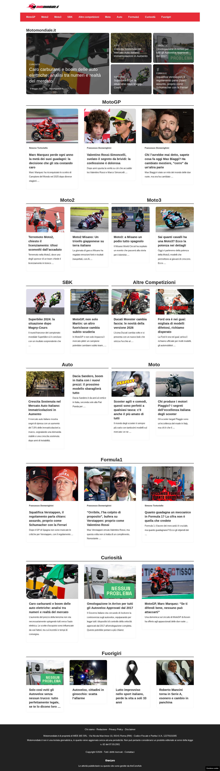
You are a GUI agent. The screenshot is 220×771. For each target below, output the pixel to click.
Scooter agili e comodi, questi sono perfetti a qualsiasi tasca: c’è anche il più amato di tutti (130, 410)
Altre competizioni (89, 17)
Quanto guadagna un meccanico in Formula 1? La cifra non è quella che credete (168, 516)
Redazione (102, 729)
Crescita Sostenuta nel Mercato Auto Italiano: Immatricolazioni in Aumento (131, 53)
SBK (70, 17)
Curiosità (150, 17)
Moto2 (44, 17)
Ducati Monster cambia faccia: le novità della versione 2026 (130, 323)
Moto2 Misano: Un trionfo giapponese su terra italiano (88, 241)
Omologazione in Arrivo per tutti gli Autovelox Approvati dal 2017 (172, 53)
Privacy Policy (116, 729)
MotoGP (30, 17)
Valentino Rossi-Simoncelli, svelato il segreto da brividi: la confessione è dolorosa (109, 159)
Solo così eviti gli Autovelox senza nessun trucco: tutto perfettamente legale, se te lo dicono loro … (45, 698)
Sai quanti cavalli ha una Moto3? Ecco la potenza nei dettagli (172, 241)
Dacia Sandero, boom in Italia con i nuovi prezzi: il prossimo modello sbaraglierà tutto (88, 384)
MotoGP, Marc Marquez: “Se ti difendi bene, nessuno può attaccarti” (166, 608)
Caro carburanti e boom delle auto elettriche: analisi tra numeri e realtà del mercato (65, 75)
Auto (119, 17)
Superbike (119, 77)
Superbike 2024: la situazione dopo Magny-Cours (128, 84)
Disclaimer (130, 729)
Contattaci (129, 752)
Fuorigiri (166, 17)
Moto (108, 17)
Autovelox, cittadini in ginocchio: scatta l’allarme (88, 694)
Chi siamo (90, 729)
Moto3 (57, 17)
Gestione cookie (212, 768)
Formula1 (133, 17)
